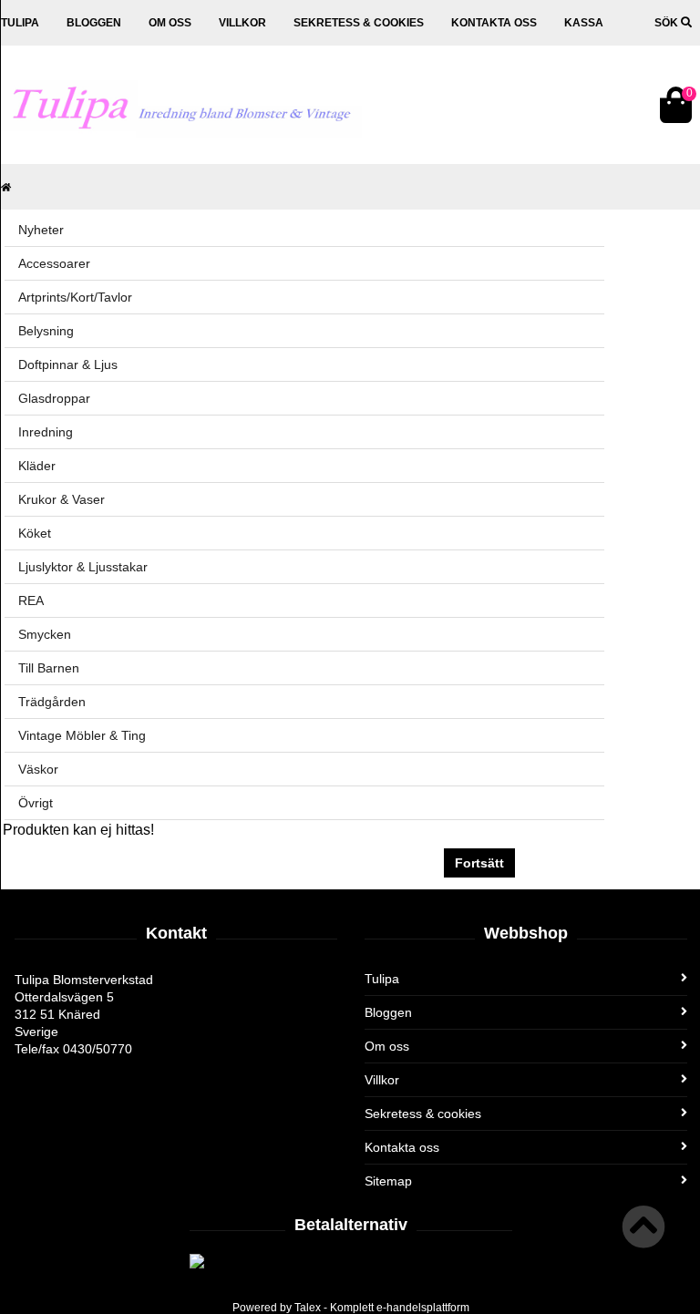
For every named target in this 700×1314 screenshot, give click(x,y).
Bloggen (94, 22)
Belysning (46, 330)
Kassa (583, 22)
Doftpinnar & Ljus (68, 364)
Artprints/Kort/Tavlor (75, 297)
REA (31, 600)
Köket (34, 533)
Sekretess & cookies (358, 22)
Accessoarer (54, 263)
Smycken (44, 634)
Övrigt (35, 803)
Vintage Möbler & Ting (82, 735)
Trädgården (52, 701)
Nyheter (41, 229)
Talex (307, 1307)
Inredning (45, 432)
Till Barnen (48, 668)
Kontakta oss (494, 22)
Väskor (38, 769)
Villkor (242, 22)
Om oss (170, 22)
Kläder (37, 465)
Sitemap (388, 1181)
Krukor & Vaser (61, 499)
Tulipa (20, 22)
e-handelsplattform (422, 1307)
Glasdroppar (54, 398)
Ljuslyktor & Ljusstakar (83, 566)
